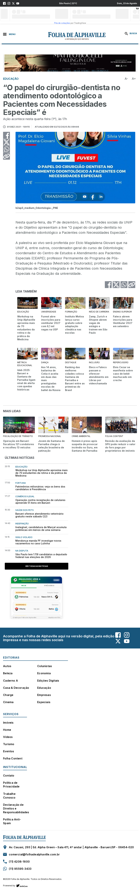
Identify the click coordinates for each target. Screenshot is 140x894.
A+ (134, 78)
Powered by (9, 885)
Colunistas (44, 666)
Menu (12, 34)
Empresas (44, 695)
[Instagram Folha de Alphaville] (9, 3)
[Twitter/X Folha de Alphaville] (13, 3)
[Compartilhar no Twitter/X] (6, 142)
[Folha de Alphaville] (59, 36)
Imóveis (8, 722)
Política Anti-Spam (12, 821)
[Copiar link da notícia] (6, 156)
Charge (8, 695)
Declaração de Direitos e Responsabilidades (16, 808)
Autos (7, 666)
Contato (8, 775)
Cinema (8, 702)
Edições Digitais (48, 680)
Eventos (8, 751)
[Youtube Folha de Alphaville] (17, 3)
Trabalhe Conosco (9, 795)
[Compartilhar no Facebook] (6, 135)
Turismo (8, 744)
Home (7, 729)
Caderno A (10, 680)
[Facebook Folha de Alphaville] (4, 3)
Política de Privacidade (11, 784)
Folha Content (12, 758)
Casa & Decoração (16, 687)
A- (126, 78)
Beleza (7, 673)
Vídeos (8, 737)
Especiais (43, 702)
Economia (44, 673)
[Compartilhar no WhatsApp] (6, 149)
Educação (44, 687)
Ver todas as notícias (36, 566)
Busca (133, 33)
